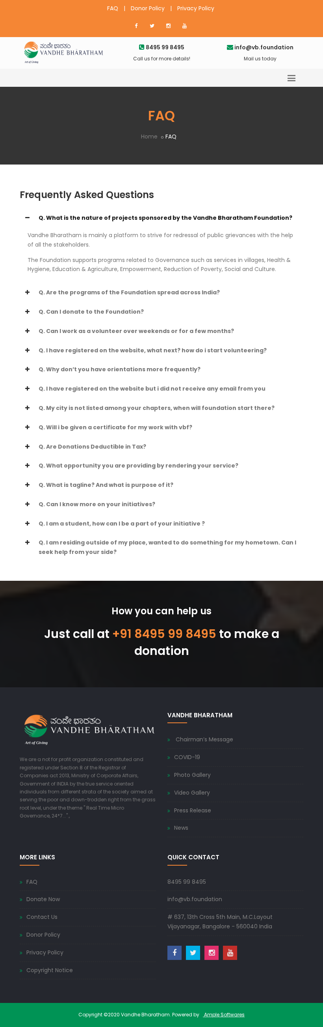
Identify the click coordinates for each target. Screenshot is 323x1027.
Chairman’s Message (203, 739)
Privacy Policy (195, 8)
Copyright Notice (49, 970)
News (181, 828)
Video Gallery (192, 793)
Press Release (192, 810)
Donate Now (43, 899)
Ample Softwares (224, 1014)
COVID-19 (187, 757)
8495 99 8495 (186, 882)
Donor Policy (148, 8)
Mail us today (260, 58)
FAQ (112, 8)
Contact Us (42, 917)
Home (149, 136)
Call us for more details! (161, 58)
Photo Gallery (192, 775)
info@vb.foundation (194, 899)
